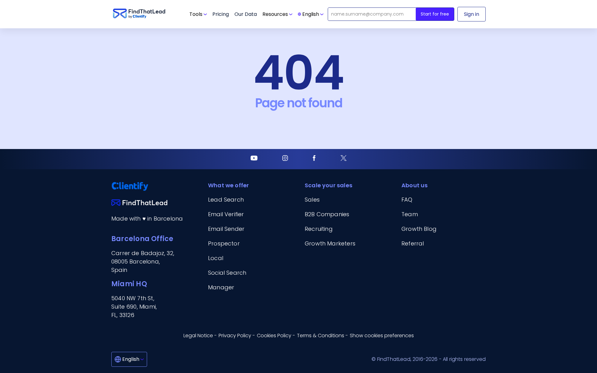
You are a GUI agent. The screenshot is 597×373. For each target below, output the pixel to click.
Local (215, 258)
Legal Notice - (200, 335)
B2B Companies (327, 214)
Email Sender (226, 229)
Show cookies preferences (382, 335)
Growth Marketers (330, 243)
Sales (312, 199)
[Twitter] (343, 159)
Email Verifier (226, 214)
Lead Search (226, 199)
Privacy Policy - (237, 335)
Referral (412, 243)
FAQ (407, 199)
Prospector (224, 243)
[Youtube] (254, 159)
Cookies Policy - (276, 335)
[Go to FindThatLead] (139, 14)
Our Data (245, 14)
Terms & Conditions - (322, 335)
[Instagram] (285, 159)
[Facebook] (314, 159)
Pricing (220, 14)
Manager (221, 287)
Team (409, 214)
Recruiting (319, 229)
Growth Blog (419, 229)
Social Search (227, 273)
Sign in (471, 14)
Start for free (435, 14)
